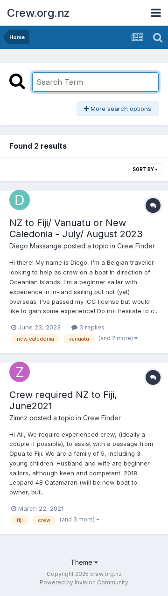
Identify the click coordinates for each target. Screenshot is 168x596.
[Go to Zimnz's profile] (19, 372)
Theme (82, 562)
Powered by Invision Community (84, 582)
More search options (120, 108)
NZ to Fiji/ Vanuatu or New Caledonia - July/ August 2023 (76, 228)
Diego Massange (35, 246)
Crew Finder (136, 246)
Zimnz (18, 418)
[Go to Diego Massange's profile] (19, 200)
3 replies (91, 327)
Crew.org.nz (38, 13)
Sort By (144, 169)
